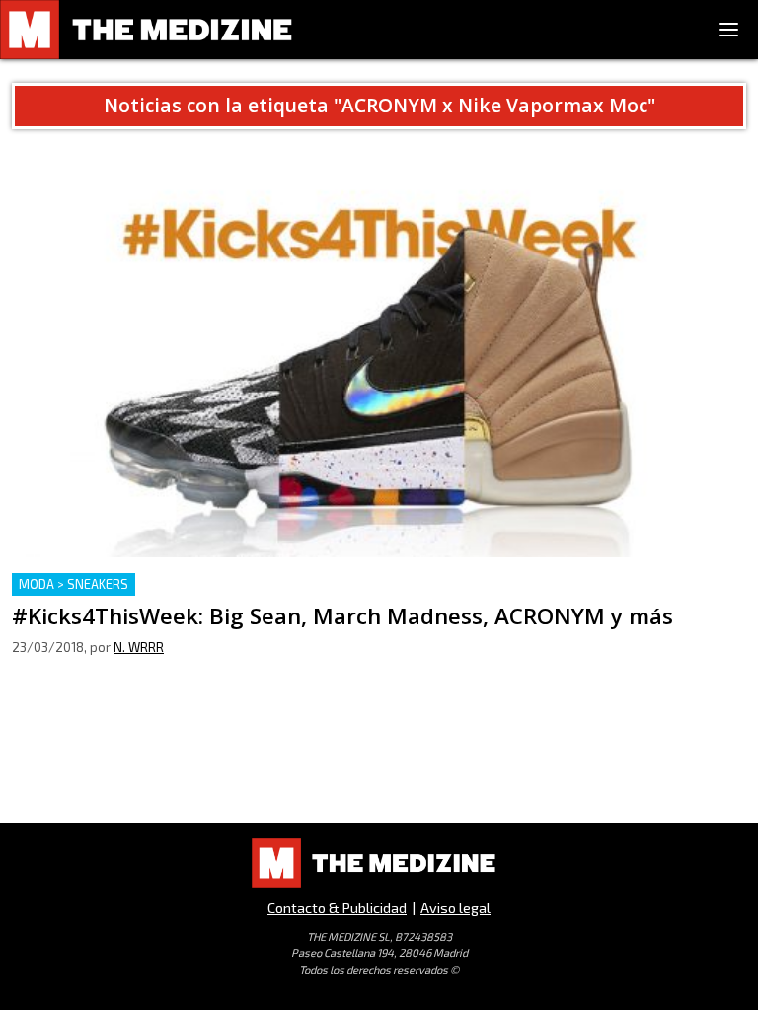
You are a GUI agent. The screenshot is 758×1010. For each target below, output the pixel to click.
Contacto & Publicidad (337, 908)
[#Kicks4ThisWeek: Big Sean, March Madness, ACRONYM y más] (379, 351)
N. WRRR (139, 647)
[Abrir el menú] (728, 29)
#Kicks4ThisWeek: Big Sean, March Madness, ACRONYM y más (234, 584)
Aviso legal (455, 908)
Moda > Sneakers (73, 584)
